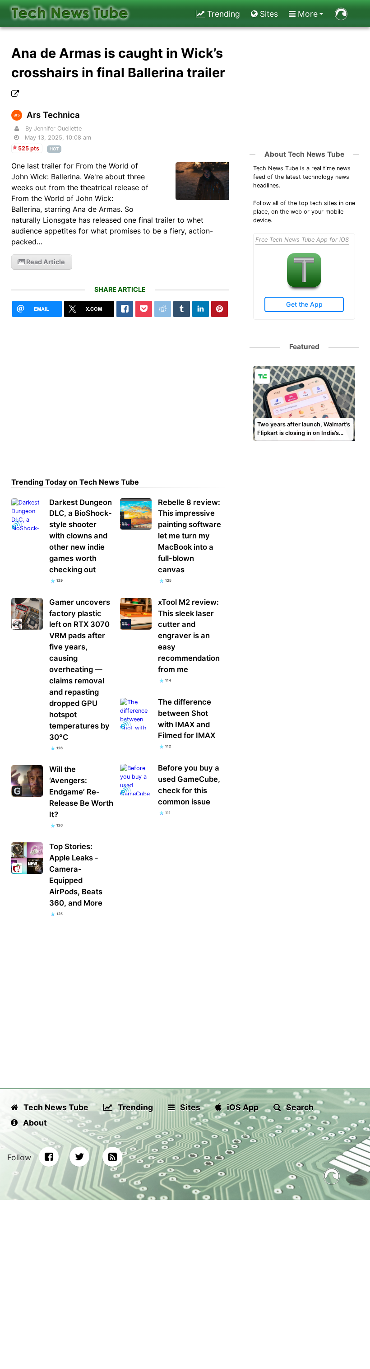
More (307, 14)
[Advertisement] (120, 402)
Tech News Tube (55, 1107)
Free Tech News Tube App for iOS (302, 239)
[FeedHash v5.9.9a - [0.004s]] (331, 1178)
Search (299, 1107)
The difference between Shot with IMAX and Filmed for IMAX (186, 718)
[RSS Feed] (112, 1157)
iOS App (242, 1107)
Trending (222, 14)
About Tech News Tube (304, 154)
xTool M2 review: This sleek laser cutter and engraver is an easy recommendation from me (189, 636)
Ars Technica (53, 115)
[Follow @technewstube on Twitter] (79, 1157)
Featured (304, 346)
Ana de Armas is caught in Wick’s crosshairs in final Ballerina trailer (118, 62)
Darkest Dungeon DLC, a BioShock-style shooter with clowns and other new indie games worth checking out (80, 536)
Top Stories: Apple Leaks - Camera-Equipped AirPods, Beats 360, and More (75, 874)
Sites (268, 14)
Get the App (304, 304)
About (34, 1122)
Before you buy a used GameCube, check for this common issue (189, 784)
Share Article (120, 289)
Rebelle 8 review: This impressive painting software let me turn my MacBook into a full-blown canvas (189, 536)
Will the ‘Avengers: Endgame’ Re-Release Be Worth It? (81, 792)
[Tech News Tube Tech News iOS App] (304, 285)
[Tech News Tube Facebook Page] (49, 1157)
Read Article (45, 262)
